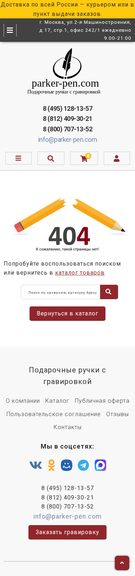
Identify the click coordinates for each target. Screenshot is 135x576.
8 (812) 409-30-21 (68, 118)
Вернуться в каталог (67, 313)
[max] (100, 467)
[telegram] (83, 465)
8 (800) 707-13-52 (68, 129)
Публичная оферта (102, 400)
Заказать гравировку (67, 532)
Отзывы (117, 414)
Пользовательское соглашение (53, 414)
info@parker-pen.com (67, 139)
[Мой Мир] (66, 467)
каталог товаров (80, 272)
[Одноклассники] (51, 465)
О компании (23, 400)
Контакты (68, 427)
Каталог (57, 400)
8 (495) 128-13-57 (68, 108)
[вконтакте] (35, 465)
